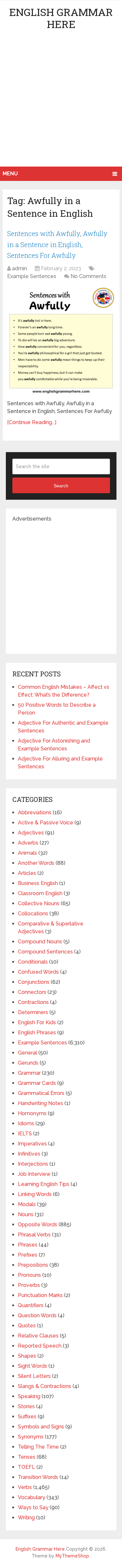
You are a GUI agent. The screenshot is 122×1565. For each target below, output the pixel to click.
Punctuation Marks (40, 1295)
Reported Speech (39, 1346)
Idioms (26, 1123)
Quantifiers (31, 1305)
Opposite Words (37, 1224)
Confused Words (38, 972)
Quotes (27, 1325)
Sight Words (32, 1366)
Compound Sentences (45, 952)
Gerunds (28, 1063)
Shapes (27, 1356)
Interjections (33, 1164)
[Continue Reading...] (31, 422)
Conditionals (33, 962)
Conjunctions (33, 982)
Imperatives (32, 1144)
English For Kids (37, 1022)
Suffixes (27, 1416)
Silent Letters (34, 1376)
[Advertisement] (61, 102)
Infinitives (29, 1154)
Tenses (26, 1457)
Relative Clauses (38, 1336)
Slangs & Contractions (44, 1386)
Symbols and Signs (41, 1427)
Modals (27, 1204)
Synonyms (31, 1437)
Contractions (33, 1002)
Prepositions (33, 1265)
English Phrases (37, 1032)
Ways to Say (33, 1507)
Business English (38, 883)
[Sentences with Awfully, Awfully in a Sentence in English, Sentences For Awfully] (61, 341)
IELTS (25, 1133)
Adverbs (28, 843)
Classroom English (40, 893)
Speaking (29, 1396)
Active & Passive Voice (45, 822)
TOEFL (26, 1467)
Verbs (25, 1487)
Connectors (32, 992)
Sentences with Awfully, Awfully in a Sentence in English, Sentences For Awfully (57, 244)
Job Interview (34, 1174)
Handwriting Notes (40, 1103)
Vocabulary (31, 1497)
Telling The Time (38, 1447)
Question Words (37, 1315)
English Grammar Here (61, 18)
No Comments (88, 276)
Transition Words (38, 1477)
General (27, 1053)
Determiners (33, 1012)
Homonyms (32, 1113)
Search (61, 485)
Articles (27, 873)
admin (19, 268)
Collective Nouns (39, 903)
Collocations (33, 913)
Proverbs (29, 1285)
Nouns (26, 1214)
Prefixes (27, 1255)
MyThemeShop (72, 1555)
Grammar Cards (37, 1083)
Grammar (29, 1073)
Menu (10, 173)
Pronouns (29, 1275)
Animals (27, 853)
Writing (26, 1517)
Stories (26, 1406)
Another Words (36, 863)
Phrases (27, 1245)
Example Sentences (31, 276)
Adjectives (31, 833)
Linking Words (35, 1194)
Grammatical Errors (41, 1093)
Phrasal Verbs (34, 1235)
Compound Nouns (40, 941)
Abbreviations (34, 812)
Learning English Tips (43, 1184)
